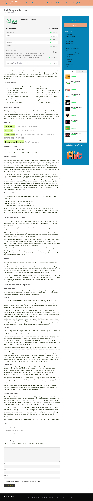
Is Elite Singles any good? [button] (11, 427)
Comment (6, 446)
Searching (69, 59)
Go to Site (75, 25)
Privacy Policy (61, 497)
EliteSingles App (69, 43)
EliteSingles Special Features (72, 48)
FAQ (67, 66)
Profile (68, 56)
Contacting (69, 61)
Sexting (41, 7)
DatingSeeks (15, 1)
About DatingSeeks (75, 3)
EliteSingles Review (27, 19)
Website (6, 475)
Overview (68, 39)
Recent (81, 71)
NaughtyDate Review (76, 133)
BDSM (45, 7)
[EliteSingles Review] (12, 21)
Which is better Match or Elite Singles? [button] (14, 430)
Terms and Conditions (48, 497)
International (21, 7)
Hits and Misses (69, 34)
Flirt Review (73, 88)
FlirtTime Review (75, 127)
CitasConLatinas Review (76, 114)
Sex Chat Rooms (34, 7)
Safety (67, 50)
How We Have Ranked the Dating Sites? (54, 3)
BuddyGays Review (75, 81)
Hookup (5, 7)
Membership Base (70, 41)
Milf (16, 7)
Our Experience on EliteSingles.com (74, 53)
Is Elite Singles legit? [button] (10, 433)
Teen (29, 7)
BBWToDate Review (75, 94)
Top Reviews (36, 3)
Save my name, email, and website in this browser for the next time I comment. (23, 481)
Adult (49, 7)
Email (5, 469)
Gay (26, 7)
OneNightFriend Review (76, 101)
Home (28, 3)
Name (5, 463)
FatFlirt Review (74, 120)
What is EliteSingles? (70, 36)
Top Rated (70, 71)
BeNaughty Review (75, 75)
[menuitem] (28, 3)
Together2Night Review (76, 107)
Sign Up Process (71, 54)
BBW (9, 7)
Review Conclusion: (70, 64)
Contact (85, 3)
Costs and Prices (70, 46)
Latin (12, 7)
